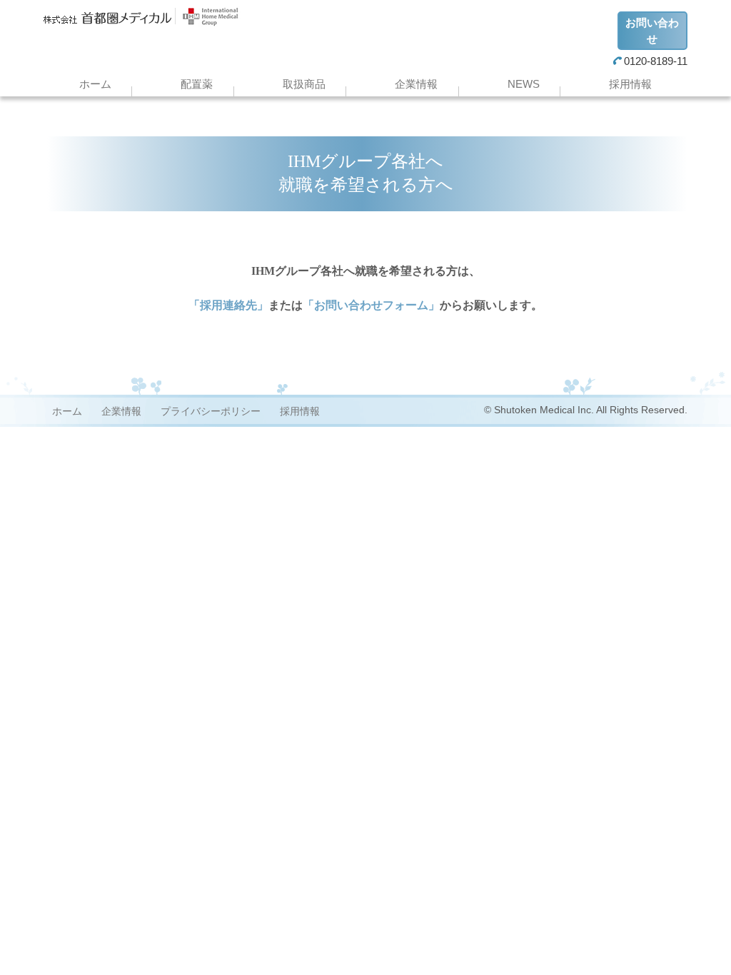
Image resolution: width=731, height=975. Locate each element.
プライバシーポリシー (211, 411)
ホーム (95, 84)
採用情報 (630, 84)
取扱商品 (304, 84)
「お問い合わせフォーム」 (371, 305)
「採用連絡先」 (228, 305)
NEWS (524, 84)
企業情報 (416, 84)
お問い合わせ (652, 30)
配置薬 (197, 84)
